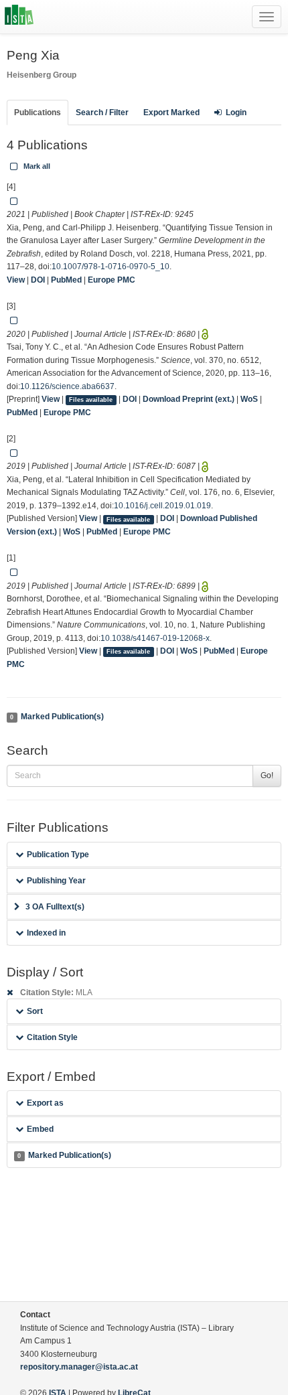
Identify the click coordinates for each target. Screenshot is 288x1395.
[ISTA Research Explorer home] (19, 16)
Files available (91, 399)
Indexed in (46, 933)
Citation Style (52, 1037)
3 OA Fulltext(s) (54, 906)
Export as (45, 1103)
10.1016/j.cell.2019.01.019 (162, 505)
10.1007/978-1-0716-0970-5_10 (110, 266)
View (16, 280)
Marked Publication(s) (56, 716)
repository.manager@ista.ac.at (79, 1367)
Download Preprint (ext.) (188, 399)
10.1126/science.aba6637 (67, 386)
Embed (40, 1129)
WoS (249, 399)
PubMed (66, 280)
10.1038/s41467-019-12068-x (155, 638)
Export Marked (171, 112)
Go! (267, 775)
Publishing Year (56, 880)
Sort (35, 1011)
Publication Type (58, 854)
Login (236, 112)
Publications (37, 112)
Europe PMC (111, 280)
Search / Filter (102, 112)
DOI (38, 280)
